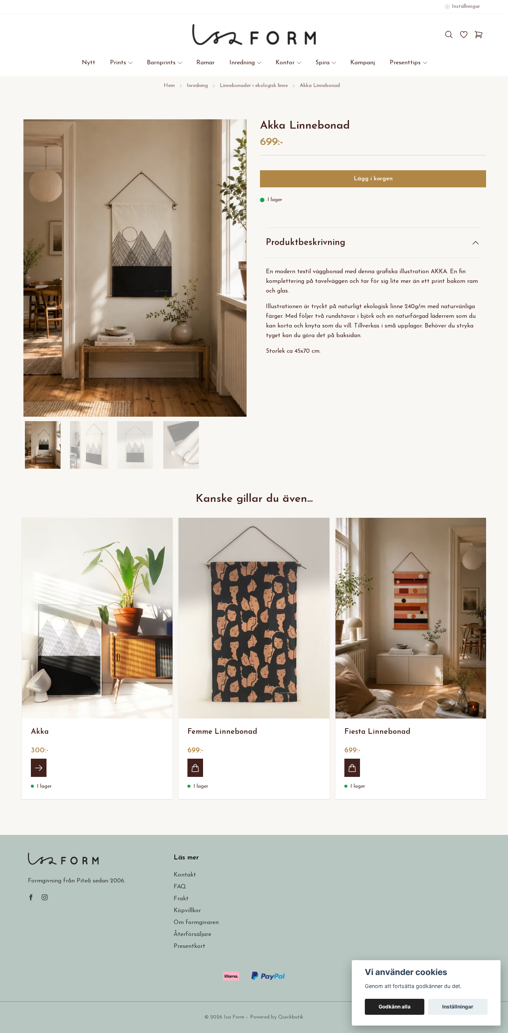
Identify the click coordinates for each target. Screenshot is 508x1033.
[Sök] (448, 34)
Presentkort (189, 946)
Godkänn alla (395, 1007)
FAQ (180, 887)
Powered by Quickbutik (276, 1017)
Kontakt (185, 875)
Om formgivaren (196, 923)
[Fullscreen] (135, 268)
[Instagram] (45, 897)
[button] (235, 271)
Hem (169, 85)
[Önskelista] (463, 34)
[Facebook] (31, 897)
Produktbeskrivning (305, 242)
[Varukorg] (478, 34)
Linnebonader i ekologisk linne (254, 85)
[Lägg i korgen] (195, 768)
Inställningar (457, 1007)
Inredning (197, 85)
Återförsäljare (192, 934)
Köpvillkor (187, 911)
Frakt (181, 899)
